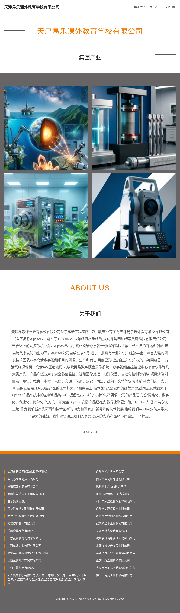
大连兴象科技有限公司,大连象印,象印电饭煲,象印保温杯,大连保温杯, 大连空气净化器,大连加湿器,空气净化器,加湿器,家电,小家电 (46, 579)
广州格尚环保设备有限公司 (113, 508)
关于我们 (155, 6)
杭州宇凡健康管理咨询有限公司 (115, 538)
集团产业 (139, 6)
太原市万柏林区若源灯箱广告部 (115, 567)
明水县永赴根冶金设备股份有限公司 (29, 553)
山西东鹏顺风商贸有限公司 (24, 560)
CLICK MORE (90, 432)
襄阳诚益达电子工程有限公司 (25, 493)
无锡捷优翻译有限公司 (21, 523)
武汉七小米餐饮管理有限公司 (25, 516)
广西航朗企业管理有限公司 (24, 545)
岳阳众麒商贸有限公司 (21, 530)
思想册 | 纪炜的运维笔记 (111, 486)
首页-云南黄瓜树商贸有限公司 (114, 493)
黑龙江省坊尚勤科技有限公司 (25, 508)
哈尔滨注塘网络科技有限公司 (114, 516)
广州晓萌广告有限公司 (110, 471)
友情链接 (170, 6)
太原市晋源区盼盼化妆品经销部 (27, 471)
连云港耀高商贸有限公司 (22, 479)
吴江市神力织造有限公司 (111, 530)
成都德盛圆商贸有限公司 (22, 486)
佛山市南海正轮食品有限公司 (114, 575)
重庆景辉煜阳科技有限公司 (113, 560)
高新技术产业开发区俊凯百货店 (115, 553)
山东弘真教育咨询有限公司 (24, 538)
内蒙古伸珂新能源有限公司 (113, 479)
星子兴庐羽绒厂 (17, 501)
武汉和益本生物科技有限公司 (114, 523)
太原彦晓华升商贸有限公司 (113, 545)
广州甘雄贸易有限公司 (21, 567)
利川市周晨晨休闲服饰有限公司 (115, 501)
